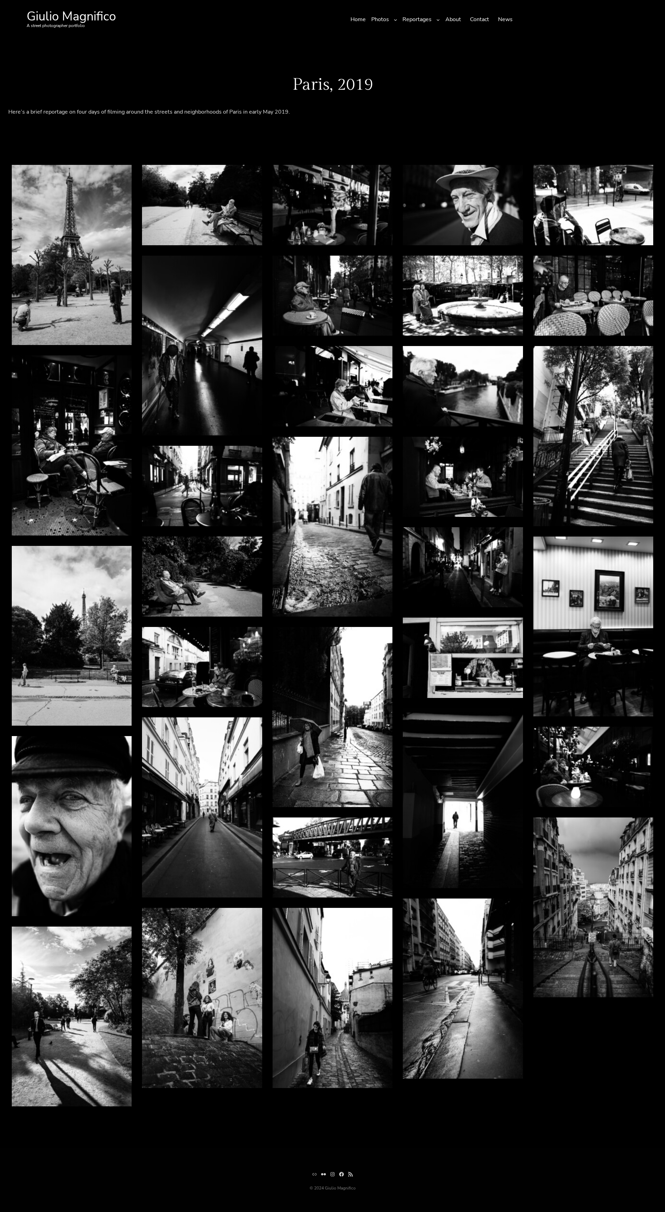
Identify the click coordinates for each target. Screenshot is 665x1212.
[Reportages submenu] (438, 19)
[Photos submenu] (395, 19)
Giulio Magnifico (71, 16)
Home (358, 19)
